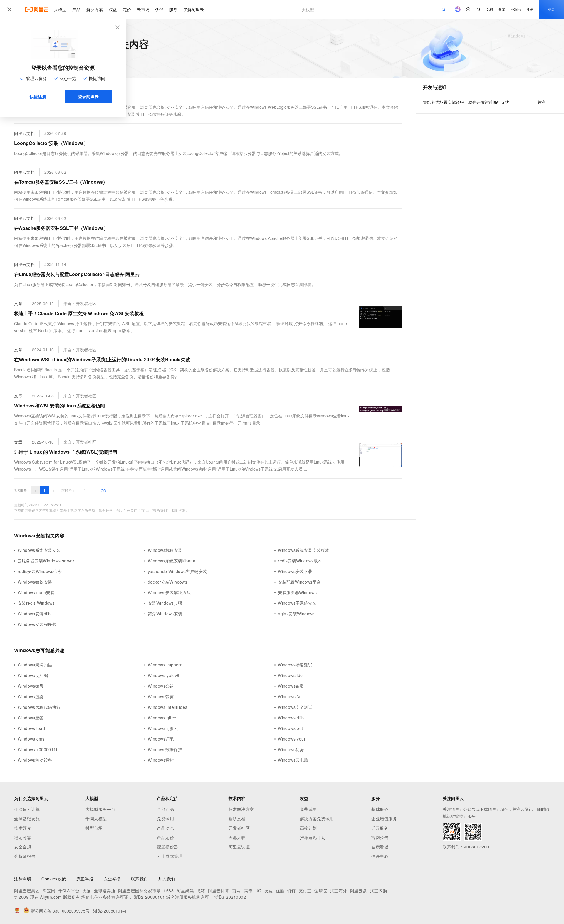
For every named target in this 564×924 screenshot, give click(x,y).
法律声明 (22, 879)
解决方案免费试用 (317, 818)
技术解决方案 (241, 809)
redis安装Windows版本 (300, 561)
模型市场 (94, 828)
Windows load (31, 728)
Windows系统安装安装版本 (303, 550)
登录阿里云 (88, 96)
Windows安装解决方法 (169, 592)
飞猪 (201, 890)
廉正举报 (84, 879)
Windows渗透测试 (295, 665)
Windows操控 (161, 760)
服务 (173, 9)
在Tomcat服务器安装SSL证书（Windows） (61, 181)
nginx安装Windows (296, 613)
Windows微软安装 (35, 582)
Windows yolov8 (163, 675)
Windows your (292, 739)
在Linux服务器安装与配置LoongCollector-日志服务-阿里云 (77, 274)
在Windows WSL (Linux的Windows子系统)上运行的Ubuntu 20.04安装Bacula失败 (102, 359)
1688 (169, 890)
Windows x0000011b (38, 749)
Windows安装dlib (34, 613)
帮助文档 (237, 818)
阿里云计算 (218, 890)
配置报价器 (167, 847)
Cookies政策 (53, 879)
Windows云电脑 (293, 760)
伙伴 (159, 9)
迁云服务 (379, 828)
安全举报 (112, 879)
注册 (529, 9)
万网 (236, 890)
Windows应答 (31, 718)
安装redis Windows (36, 603)
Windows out (290, 728)
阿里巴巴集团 (27, 890)
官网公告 (379, 837)
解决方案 (94, 9)
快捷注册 (38, 97)
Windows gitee (162, 718)
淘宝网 (49, 890)
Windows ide (290, 675)
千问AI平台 (69, 890)
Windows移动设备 (35, 760)
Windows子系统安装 (297, 603)
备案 (501, 9)
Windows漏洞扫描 (35, 665)
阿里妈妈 (185, 890)
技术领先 (22, 828)
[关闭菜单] (9, 9)
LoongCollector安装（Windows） (51, 143)
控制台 (516, 9)
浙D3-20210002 (230, 897)
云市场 (143, 9)
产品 (76, 9)
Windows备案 (291, 686)
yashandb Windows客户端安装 (177, 571)
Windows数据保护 (165, 749)
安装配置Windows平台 (299, 582)
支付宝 (305, 890)
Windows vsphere (165, 665)
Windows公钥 (161, 686)
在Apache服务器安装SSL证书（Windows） (61, 228)
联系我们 (139, 879)
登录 (551, 9)
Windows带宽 (161, 696)
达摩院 (320, 890)
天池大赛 (237, 837)
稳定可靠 (22, 837)
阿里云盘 (358, 890)
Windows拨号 (31, 686)
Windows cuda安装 (36, 592)
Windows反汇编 (33, 675)
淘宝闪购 (378, 890)
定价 (127, 9)
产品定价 (165, 837)
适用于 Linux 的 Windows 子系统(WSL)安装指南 (65, 451)
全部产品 (165, 809)
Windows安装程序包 (37, 624)
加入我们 (166, 879)
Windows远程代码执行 (39, 707)
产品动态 (165, 828)
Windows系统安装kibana (171, 561)
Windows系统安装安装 (39, 550)
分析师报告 (25, 856)
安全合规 (22, 847)
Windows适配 (161, 739)
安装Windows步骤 (165, 603)
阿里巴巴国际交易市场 (139, 890)
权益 (113, 9)
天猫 (87, 890)
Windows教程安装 (165, 550)
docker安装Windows (167, 582)
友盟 (268, 890)
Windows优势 (291, 749)
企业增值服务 (384, 818)
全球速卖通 (104, 890)
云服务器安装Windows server (46, 561)
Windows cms (31, 739)
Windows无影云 (163, 728)
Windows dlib (291, 718)
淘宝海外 (338, 890)
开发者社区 (239, 828)
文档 (489, 9)
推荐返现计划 (312, 837)
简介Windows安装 (165, 613)
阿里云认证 (239, 847)
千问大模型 (96, 818)
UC (258, 890)
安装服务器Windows (297, 592)
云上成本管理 (169, 856)
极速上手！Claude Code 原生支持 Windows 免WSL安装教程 (79, 313)
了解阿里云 (193, 9)
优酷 (280, 890)
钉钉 (291, 890)
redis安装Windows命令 (40, 571)
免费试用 (165, 818)
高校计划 (308, 828)
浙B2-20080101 (149, 897)
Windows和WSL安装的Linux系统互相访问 (59, 405)
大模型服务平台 (100, 809)
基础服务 (379, 809)
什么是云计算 (27, 809)
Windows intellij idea (168, 707)
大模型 (60, 9)
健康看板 (379, 847)
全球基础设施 (27, 818)
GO (103, 490)
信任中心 (379, 856)
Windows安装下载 (295, 571)
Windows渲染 (31, 696)
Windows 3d (290, 696)
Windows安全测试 (295, 707)
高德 (248, 890)
